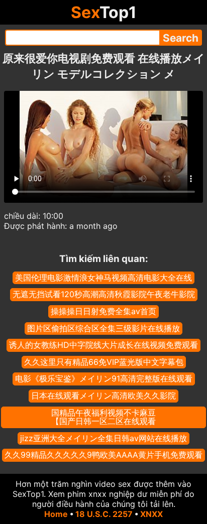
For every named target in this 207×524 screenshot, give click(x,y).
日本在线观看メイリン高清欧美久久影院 (103, 395)
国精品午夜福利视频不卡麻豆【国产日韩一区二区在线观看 (103, 417)
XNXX (151, 514)
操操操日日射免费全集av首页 (103, 311)
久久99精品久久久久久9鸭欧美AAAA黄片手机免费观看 (103, 455)
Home (56, 514)
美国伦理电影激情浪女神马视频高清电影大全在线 (103, 278)
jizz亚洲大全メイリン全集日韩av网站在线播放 (103, 438)
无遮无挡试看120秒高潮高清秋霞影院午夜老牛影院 (104, 294)
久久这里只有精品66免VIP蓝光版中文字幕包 (103, 362)
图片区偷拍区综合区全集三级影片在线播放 (103, 328)
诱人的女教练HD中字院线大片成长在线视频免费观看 (103, 345)
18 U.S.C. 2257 (104, 514)
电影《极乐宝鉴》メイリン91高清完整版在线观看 (103, 378)
